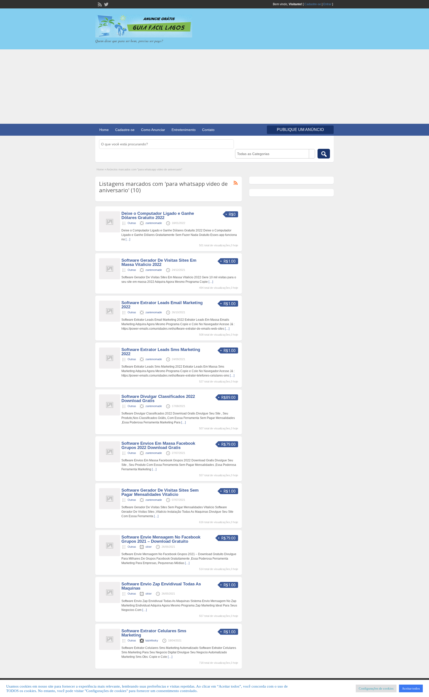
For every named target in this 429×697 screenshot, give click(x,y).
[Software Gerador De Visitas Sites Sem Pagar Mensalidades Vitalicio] (109, 508)
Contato (208, 130)
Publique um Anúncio (300, 129)
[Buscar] (324, 153)
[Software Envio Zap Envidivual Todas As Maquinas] (109, 602)
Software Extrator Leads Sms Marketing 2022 (160, 351)
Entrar (327, 4)
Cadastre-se (312, 4)
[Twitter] (106, 4)
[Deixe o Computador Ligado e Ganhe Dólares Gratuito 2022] (109, 231)
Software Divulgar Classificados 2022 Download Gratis (158, 398)
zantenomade (153, 223)
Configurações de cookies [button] (376, 688)
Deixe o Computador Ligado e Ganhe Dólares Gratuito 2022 (157, 215)
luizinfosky (151, 640)
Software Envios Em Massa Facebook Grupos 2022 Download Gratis (158, 445)
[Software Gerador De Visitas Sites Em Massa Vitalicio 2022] (109, 278)
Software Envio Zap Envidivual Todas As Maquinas (161, 586)
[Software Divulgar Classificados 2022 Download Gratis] (109, 414)
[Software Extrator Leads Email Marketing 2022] (109, 320)
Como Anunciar (153, 130)
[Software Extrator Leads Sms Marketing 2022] (109, 367)
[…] (128, 239)
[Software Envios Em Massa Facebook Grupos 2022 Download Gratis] (109, 461)
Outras (132, 223)
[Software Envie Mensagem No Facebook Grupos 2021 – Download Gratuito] (109, 555)
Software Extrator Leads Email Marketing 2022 (162, 304)
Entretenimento (184, 130)
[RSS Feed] (99, 4)
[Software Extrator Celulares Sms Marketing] (109, 649)
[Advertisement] (214, 86)
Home (104, 130)
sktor (148, 546)
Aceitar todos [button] (411, 688)
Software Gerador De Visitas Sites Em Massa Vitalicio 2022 (158, 262)
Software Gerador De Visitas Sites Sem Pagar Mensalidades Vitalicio (160, 492)
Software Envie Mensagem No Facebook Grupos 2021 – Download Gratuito (160, 539)
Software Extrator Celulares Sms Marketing (153, 633)
